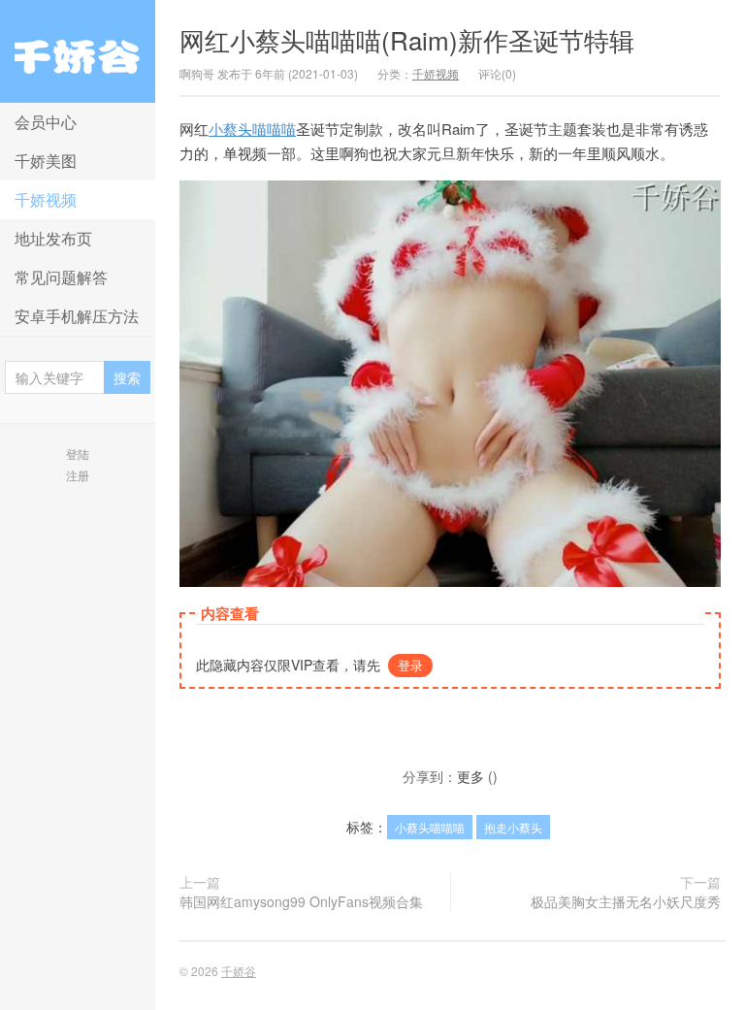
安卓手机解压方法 (77, 316)
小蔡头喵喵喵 (252, 128)
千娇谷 (77, 51)
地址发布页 (53, 238)
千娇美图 (46, 160)
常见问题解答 (61, 277)
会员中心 (46, 122)
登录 (410, 665)
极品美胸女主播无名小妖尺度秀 (626, 901)
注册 (77, 475)
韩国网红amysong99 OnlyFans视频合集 (301, 901)
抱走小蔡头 (513, 827)
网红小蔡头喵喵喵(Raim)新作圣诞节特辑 (406, 39)
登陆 (77, 453)
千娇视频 (46, 199)
